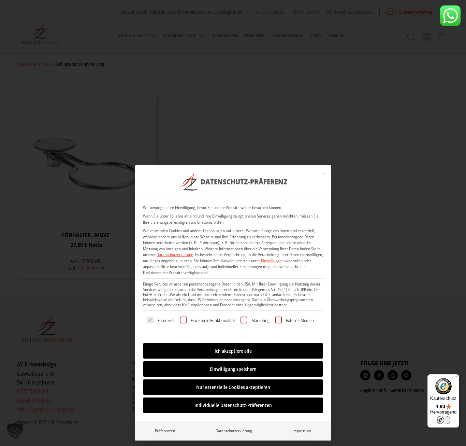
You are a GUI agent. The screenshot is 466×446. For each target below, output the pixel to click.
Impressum (301, 431)
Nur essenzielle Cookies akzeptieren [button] (233, 387)
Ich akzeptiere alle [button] (233, 351)
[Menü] (455, 378)
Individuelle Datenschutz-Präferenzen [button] (233, 405)
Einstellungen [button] (272, 261)
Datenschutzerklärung (175, 254)
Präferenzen (165, 431)
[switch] (443, 420)
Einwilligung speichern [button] (233, 369)
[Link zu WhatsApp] (450, 15)
